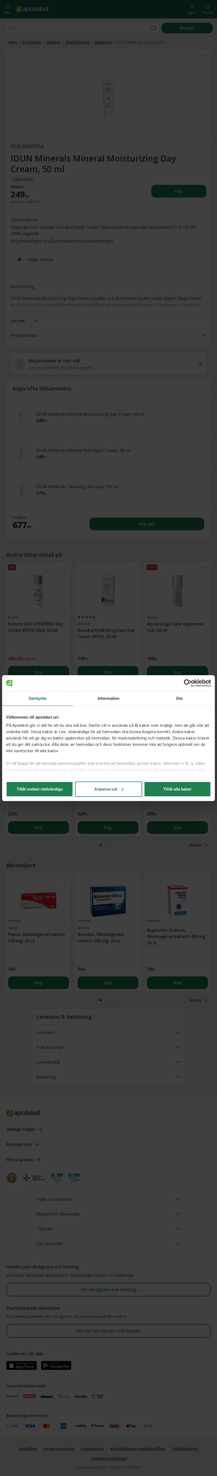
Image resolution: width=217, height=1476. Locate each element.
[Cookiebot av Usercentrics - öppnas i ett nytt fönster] (188, 683)
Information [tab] (108, 698)
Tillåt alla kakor (177, 789)
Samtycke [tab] (38, 698)
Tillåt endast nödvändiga (39, 789)
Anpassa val (105, 789)
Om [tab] (179, 698)
